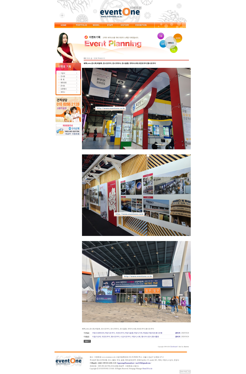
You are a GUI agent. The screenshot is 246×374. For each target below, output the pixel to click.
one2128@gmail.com (143, 363)
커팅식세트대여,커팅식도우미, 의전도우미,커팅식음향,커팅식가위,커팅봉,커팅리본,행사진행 (127, 333)
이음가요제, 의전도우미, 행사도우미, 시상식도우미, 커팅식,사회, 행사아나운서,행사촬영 (125, 337)
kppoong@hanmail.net (125, 363)
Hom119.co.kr (147, 369)
